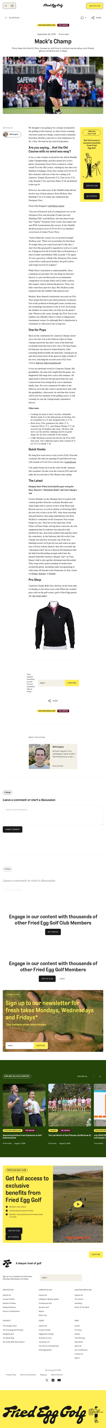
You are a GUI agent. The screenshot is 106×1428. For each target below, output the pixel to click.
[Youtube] (59, 1380)
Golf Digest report (56, 206)
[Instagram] (53, 1380)
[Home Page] (53, 6)
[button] (96, 18)
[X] (47, 1380)
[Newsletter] (12, 6)
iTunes (34, 574)
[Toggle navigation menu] (6, 6)
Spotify (52, 574)
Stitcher (42, 574)
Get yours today (39, 596)
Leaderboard (70, 462)
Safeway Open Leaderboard (48, 363)
